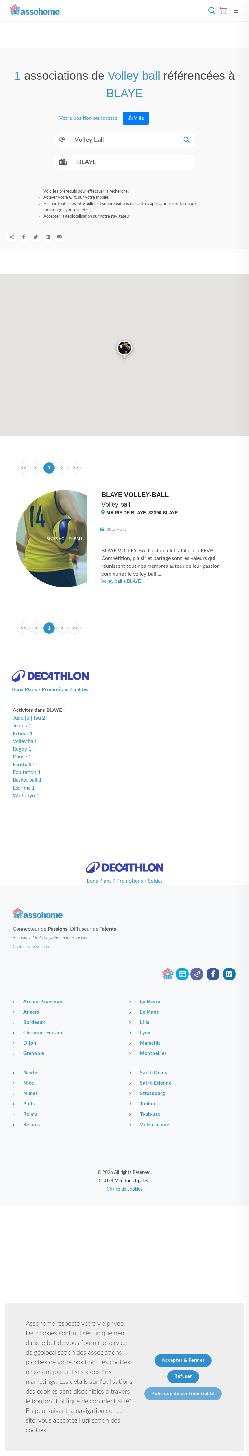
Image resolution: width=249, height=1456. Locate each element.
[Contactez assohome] (196, 974)
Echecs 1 (23, 733)
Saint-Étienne (156, 1083)
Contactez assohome (31, 947)
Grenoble (33, 1053)
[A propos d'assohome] (167, 974)
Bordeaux (34, 1022)
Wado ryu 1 (26, 795)
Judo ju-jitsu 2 (29, 718)
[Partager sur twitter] (35, 237)
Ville (138, 118)
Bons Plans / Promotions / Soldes (50, 689)
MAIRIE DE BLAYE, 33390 (141, 512)
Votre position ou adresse (87, 118)
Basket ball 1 (27, 780)
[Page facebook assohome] (213, 974)
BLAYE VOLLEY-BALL (135, 494)
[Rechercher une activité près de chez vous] (210, 10)
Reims (30, 1114)
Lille (144, 1022)
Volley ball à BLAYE (121, 581)
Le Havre (150, 1002)
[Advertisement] (124, 1251)
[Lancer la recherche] (186, 140)
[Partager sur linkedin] (47, 237)
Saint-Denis (153, 1073)
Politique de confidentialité (183, 1394)
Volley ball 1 (26, 741)
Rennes (31, 1125)
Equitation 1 (27, 772)
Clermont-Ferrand (43, 1033)
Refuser (183, 1376)
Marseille (150, 1043)
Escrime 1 (24, 787)
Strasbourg (152, 1094)
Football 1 (24, 764)
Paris (29, 1104)
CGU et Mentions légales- (124, 1181)
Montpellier (153, 1053)
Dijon (29, 1043)
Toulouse (150, 1114)
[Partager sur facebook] (23, 237)
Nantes (31, 1073)
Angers (31, 1012)
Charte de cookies (124, 1189)
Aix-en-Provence (42, 1002)
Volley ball (115, 504)
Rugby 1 (22, 749)
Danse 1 (22, 756)
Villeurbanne (154, 1125)
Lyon (145, 1033)
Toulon (147, 1104)
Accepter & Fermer (183, 1360)
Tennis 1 (22, 725)
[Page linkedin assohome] (229, 974)
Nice (28, 1083)
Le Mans (149, 1012)
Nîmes (30, 1094)
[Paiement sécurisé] (182, 974)
